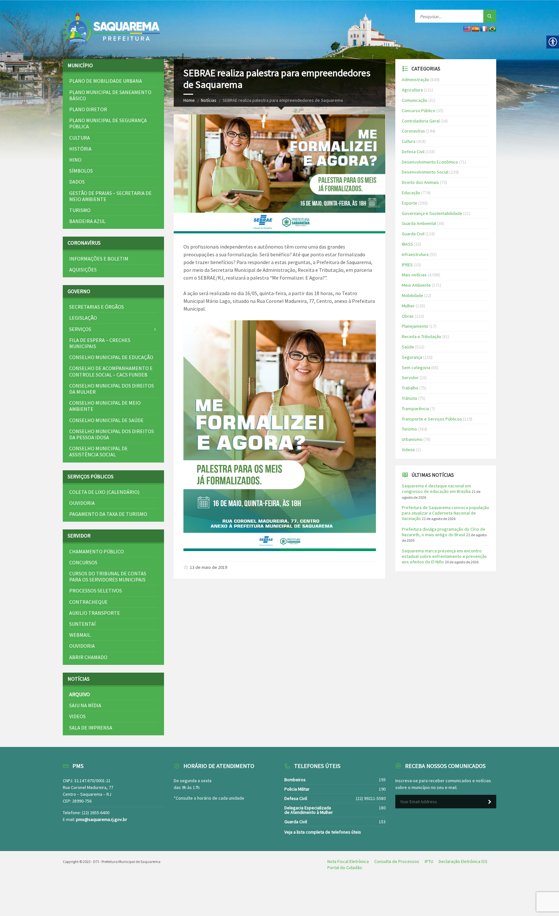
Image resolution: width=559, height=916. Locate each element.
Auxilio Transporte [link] (94, 613)
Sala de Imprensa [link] (90, 727)
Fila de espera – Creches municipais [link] (99, 343)
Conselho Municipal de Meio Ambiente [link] (105, 405)
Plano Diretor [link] (88, 109)
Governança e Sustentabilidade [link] (432, 213)
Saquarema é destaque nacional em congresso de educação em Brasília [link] (436, 488)
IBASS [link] (407, 244)
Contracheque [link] (88, 602)
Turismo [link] (80, 210)
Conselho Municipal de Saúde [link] (106, 420)
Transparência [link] (415, 408)
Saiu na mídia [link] (85, 705)
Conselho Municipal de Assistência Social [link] (98, 451)
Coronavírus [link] (413, 131)
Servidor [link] (410, 377)
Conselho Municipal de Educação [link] (111, 357)
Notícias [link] (208, 100)
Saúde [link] (408, 347)
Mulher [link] (408, 306)
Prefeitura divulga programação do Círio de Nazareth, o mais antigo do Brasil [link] (443, 532)
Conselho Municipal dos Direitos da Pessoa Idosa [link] (111, 434)
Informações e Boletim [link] (98, 258)
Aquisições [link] (83, 269)
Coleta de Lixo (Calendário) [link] (104, 492)
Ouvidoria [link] (82, 503)
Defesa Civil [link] (413, 151)
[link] (111, 29)
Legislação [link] (83, 317)
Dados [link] (77, 181)
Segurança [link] (412, 357)
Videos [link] (77, 716)
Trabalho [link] (410, 388)
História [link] (80, 148)
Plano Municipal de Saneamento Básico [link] (110, 95)
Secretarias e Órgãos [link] (96, 307)
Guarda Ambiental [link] (419, 223)
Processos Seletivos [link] (95, 590)
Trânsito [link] (409, 398)
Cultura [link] (79, 137)
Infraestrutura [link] (415, 254)
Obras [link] (408, 316)
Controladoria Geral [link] (421, 121)
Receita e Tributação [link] (421, 336)
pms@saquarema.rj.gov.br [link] (101, 819)
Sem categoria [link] (416, 367)
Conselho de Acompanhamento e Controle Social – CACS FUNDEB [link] (111, 371)
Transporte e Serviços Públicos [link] (432, 419)
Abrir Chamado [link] (88, 657)
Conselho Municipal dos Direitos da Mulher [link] (111, 388)
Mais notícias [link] (414, 275)
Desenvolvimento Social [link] (425, 172)
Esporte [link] (409, 203)
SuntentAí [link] (82, 624)
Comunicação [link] (414, 100)
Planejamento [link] (415, 326)
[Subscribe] (490, 802)
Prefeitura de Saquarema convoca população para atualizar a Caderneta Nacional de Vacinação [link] (445, 513)
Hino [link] (75, 159)
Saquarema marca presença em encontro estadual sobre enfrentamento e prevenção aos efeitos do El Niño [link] (444, 556)
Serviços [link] (80, 329)
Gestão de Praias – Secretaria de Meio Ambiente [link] (110, 196)
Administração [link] (415, 79)
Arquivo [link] (79, 694)
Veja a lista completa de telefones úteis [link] (322, 832)
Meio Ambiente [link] (416, 285)
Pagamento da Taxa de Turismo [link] (108, 514)
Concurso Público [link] (418, 110)
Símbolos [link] (81, 170)
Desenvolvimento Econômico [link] (430, 162)
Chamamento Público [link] (96, 551)
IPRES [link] (407, 265)
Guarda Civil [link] (413, 234)
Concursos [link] (83, 562)
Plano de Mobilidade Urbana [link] (105, 81)
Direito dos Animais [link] (420, 182)
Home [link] (189, 100)
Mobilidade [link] (412, 295)
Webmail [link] (80, 635)
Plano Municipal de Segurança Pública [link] (108, 123)
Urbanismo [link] (412, 439)
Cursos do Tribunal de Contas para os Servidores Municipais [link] (107, 576)
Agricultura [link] (412, 90)
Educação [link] (411, 193)
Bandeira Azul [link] (87, 221)
